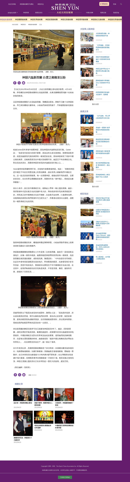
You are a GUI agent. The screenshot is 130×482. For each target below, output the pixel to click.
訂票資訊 (104, 4)
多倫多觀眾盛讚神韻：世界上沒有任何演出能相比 (102, 247)
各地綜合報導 (12, 12)
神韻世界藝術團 (36, 19)
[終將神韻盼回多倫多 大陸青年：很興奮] (87, 100)
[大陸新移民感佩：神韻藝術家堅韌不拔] (87, 41)
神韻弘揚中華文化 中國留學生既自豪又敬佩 (103, 71)
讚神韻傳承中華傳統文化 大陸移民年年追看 (103, 83)
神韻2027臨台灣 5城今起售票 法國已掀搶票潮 (103, 200)
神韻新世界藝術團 (115, 19)
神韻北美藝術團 (67, 19)
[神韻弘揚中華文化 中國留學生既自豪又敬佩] (87, 76)
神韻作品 (41, 4)
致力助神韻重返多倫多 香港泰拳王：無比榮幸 (103, 165)
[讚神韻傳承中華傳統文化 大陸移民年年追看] (87, 88)
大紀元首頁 (15, 24)
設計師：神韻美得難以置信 (23, 403)
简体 (114, 4)
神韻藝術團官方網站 (27, 4)
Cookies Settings (65, 477)
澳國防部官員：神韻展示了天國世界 (23, 439)
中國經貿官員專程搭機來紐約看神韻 (64, 427)
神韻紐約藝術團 (6, 19)
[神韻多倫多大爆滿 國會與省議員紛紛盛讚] (87, 158)
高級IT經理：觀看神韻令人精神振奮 (43, 404)
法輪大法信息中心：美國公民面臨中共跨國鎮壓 (102, 223)
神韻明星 (26, 12)
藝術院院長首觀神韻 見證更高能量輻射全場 (102, 141)
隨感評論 (116, 12)
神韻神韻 (34, 375)
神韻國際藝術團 (21, 19)
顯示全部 (95, 104)
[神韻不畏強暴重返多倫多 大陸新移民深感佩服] (87, 64)
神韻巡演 (23, 24)
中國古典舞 (89, 12)
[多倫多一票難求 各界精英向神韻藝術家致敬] (87, 135)
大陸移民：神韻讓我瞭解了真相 (64, 404)
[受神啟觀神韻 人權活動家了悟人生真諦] (87, 182)
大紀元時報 (12, 4)
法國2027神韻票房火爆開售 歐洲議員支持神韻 (103, 212)
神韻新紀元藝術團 (98, 19)
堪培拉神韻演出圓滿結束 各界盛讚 (42, 427)
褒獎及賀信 (38, 12)
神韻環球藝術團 (82, 19)
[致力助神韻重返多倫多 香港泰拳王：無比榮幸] (87, 170)
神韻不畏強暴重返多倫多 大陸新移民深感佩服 (103, 59)
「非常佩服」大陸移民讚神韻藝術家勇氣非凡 (102, 47)
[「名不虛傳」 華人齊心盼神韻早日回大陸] (87, 123)
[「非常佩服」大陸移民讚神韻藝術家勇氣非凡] (87, 53)
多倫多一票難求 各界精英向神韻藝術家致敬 (103, 130)
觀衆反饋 (103, 12)
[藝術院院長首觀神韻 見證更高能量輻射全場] (87, 147)
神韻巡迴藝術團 (52, 19)
